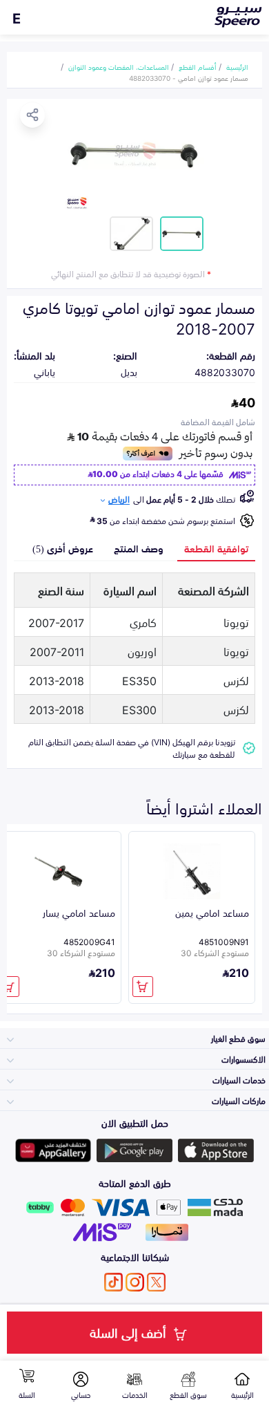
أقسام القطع (198, 66)
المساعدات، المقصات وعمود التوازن (118, 66)
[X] (156, 1282)
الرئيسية (237, 66)
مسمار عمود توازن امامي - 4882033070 (188, 77)
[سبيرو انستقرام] (135, 1282)
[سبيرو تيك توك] (113, 1282)
